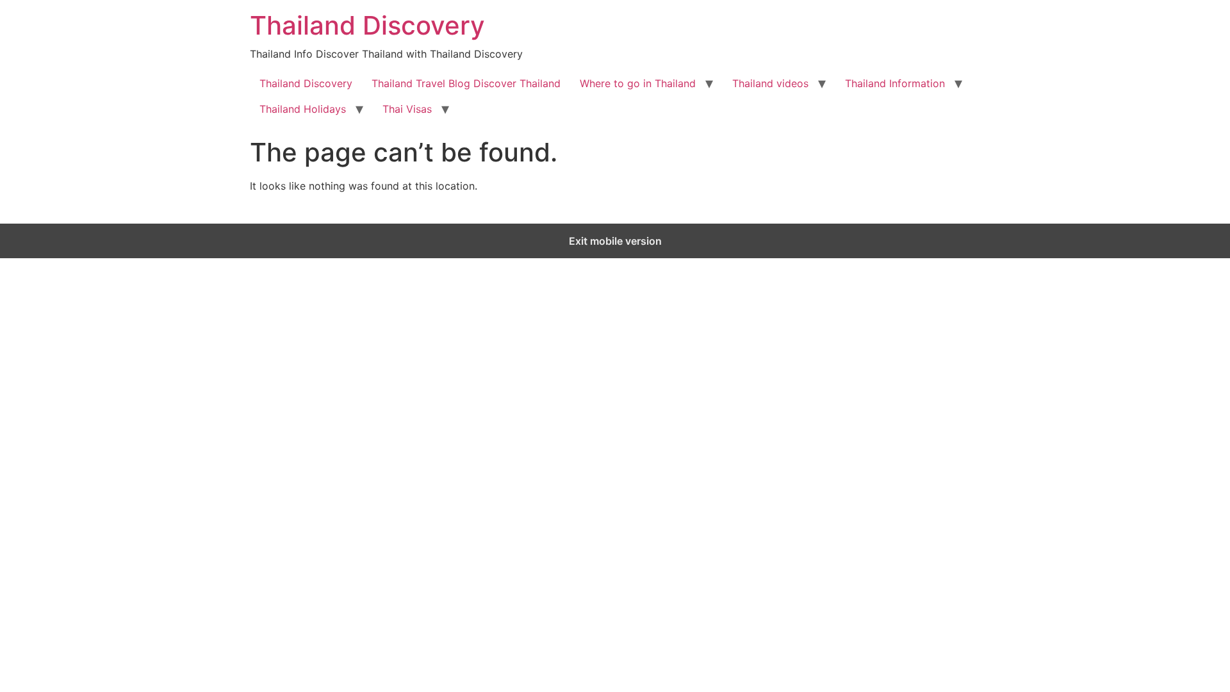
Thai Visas (407, 109)
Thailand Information (895, 83)
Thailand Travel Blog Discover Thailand (466, 83)
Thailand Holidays (302, 109)
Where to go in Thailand (638, 83)
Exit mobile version (615, 241)
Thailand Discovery (367, 25)
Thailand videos (770, 83)
